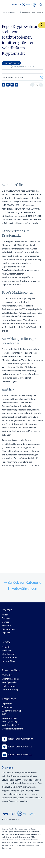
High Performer (9, 686)
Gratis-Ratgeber (9, 657)
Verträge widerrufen (11, 725)
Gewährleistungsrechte (12, 728)
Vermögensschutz (10, 682)
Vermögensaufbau (10, 678)
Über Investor (8, 654)
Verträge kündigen (10, 721)
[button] (41, 25)
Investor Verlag (8, 12)
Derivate (6, 618)
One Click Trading (10, 689)
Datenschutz (8, 707)
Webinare (6, 650)
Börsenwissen (8, 629)
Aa (37, 85)
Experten (6, 632)
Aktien (5, 614)
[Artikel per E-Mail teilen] (12, 85)
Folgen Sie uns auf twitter (20, 747)
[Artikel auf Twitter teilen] (8, 85)
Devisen (5, 622)
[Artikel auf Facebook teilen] (3, 85)
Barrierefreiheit (9, 718)
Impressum (7, 703)
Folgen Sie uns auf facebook (20, 739)
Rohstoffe (6, 625)
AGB (4, 714)
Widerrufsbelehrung (11, 710)
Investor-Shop (8, 661)
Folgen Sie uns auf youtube (20, 755)
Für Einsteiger (8, 675)
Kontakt (5, 646)
